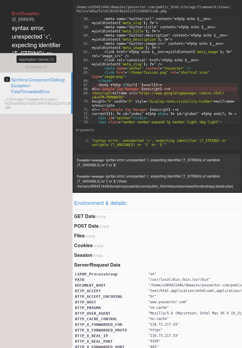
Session (83, 255)
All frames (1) (36, 66)
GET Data (84, 216)
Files (79, 235)
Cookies (83, 245)
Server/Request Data (97, 264)
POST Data (86, 225)
